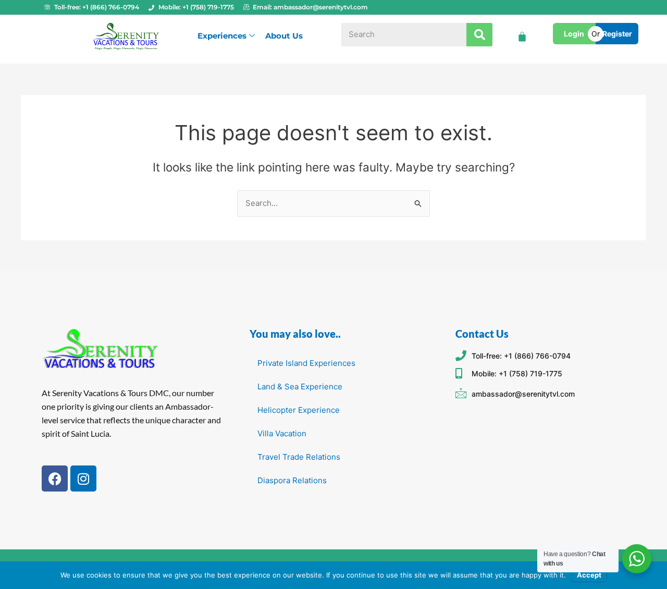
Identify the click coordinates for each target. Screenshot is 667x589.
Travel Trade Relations (298, 457)
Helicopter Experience (298, 410)
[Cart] (522, 36)
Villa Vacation (281, 433)
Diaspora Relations (292, 480)
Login (574, 33)
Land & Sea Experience (299, 386)
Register (617, 33)
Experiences (221, 36)
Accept (589, 575)
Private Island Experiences (306, 363)
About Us (284, 36)
